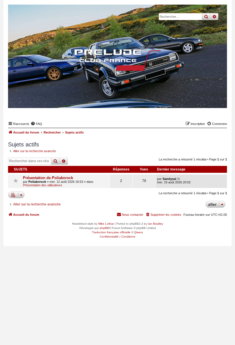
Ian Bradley (155, 223)
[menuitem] (36, 123)
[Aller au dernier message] (179, 179)
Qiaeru (138, 232)
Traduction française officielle (111, 232)
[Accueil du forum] (117, 59)
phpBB (104, 228)
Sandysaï (169, 179)
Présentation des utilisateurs (42, 185)
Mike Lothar (106, 223)
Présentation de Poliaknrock (48, 178)
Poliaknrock (37, 181)
